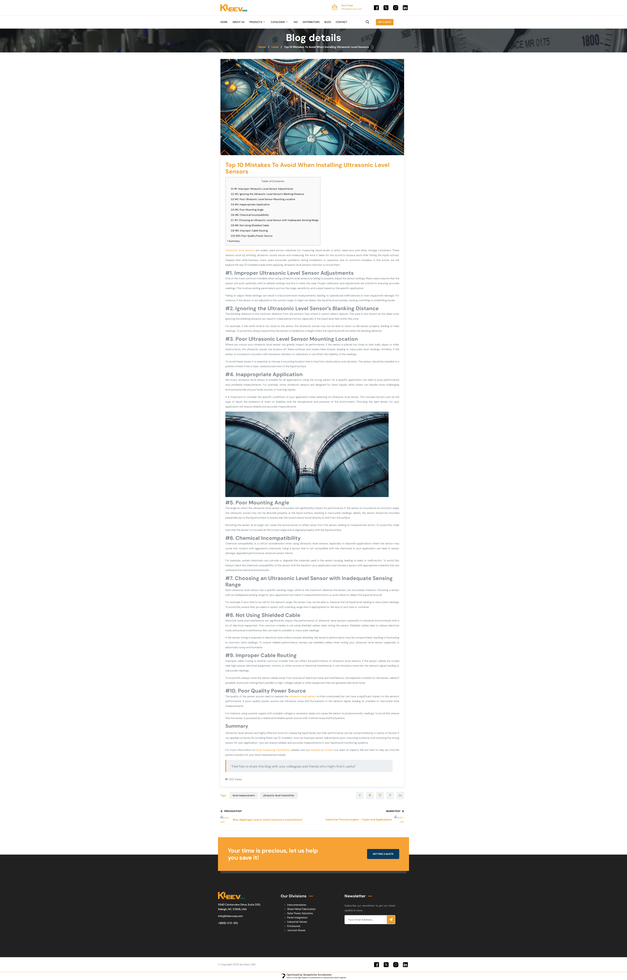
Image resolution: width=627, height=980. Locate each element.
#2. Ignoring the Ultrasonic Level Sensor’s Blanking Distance (267, 194)
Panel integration (297, 917)
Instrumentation (296, 904)
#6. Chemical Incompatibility (250, 215)
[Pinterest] (390, 795)
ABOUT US (238, 22)
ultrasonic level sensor (302, 696)
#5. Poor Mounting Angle (247, 209)
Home (262, 47)
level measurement (244, 795)
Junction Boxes (296, 930)
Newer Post (393, 811)
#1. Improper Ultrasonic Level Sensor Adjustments (262, 188)
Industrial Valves (297, 921)
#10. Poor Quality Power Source (252, 235)
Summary (233, 241)
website (316, 750)
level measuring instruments (273, 750)
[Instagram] (380, 795)
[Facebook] (360, 795)
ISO (296, 22)
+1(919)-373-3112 (228, 923)
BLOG (327, 22)
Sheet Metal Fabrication (301, 909)
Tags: (223, 795)
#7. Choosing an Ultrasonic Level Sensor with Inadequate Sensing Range (275, 220)
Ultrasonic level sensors (239, 250)
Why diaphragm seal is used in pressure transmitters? (268, 819)
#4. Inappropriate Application (250, 204)
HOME (224, 22)
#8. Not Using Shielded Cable (250, 225)
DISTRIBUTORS (311, 22)
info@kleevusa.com (351, 8)
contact (329, 750)
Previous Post (233, 811)
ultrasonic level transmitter (278, 795)
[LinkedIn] (400, 795)
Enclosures (293, 926)
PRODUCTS (255, 22)
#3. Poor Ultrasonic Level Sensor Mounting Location (263, 199)
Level (275, 47)
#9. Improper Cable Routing (249, 230)
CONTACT (341, 22)
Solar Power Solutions (300, 913)
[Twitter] (370, 795)
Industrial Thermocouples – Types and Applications (359, 819)
